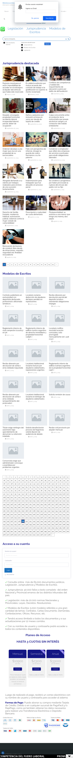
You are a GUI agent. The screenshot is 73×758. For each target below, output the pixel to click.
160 (64, 504)
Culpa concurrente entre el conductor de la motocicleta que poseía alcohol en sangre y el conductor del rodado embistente (59, 120)
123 (60, 497)
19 (8, 480)
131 (23, 501)
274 (19, 528)
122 (57, 497)
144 (4, 504)
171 (38, 507)
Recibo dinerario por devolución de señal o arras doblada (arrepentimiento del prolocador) (12, 398)
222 (27, 517)
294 (27, 531)
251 (68, 521)
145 (8, 504)
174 (49, 507)
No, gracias (35, 18)
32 (56, 480)
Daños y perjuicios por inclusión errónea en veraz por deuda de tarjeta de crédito (35, 118)
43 (30, 484)
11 (41, 264)
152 (34, 504)
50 (56, 484)
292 (19, 531)
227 (45, 517)
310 (19, 534)
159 (60, 504)
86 (56, 490)
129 (15, 501)
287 (68, 528)
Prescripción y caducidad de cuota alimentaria (36, 213)
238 (19, 521)
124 (64, 497)
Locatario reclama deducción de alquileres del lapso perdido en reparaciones (35, 298)
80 (34, 490)
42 (26, 484)
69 (60, 487)
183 (15, 511)
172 (42, 507)
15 (60, 477)
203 (23, 514)
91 (8, 494)
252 (4, 524)
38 (11, 484)
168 (27, 507)
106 (64, 494)
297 (38, 531)
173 (45, 507)
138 (49, 501)
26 (34, 480)
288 (4, 531)
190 (42, 511)
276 (27, 528)
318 (49, 534)
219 (15, 517)
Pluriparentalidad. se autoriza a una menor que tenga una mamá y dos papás (59, 215)
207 (38, 514)
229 (53, 517)
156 (49, 504)
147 (15, 504)
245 (45, 521)
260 (34, 524)
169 (30, 507)
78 (26, 490)
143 (68, 501)
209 (45, 514)
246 (49, 521)
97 (30, 494)
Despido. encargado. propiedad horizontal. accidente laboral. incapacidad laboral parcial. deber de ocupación (11, 120)
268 (64, 524)
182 (12, 511)
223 (30, 517)
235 (8, 521)
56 (11, 487)
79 (30, 490)
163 (8, 507)
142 (64, 501)
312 (27, 534)
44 (34, 484)
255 (15, 524)
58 (19, 487)
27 (38, 480)
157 (53, 504)
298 (42, 531)
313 (30, 534)
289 (8, 531)
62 (34, 487)
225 (38, 517)
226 (42, 517)
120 (49, 497)
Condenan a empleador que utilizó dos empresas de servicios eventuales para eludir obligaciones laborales (59, 153)
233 (68, 517)
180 (4, 511)
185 (23, 511)
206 (34, 514)
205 (30, 514)
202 (19, 514)
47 (45, 484)
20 (11, 480)
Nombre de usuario (11, 551)
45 (38, 484)
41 (23, 484)
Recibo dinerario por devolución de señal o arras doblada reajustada (13, 365)
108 (4, 497)
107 (68, 494)
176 (57, 507)
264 (49, 524)
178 (64, 507)
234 (4, 521)
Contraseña (8, 560)
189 (38, 511)
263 (45, 524)
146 (12, 504)
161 (68, 504)
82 (41, 490)
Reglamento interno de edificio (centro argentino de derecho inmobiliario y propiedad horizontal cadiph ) (36, 332)
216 (4, 517)
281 (45, 528)
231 (60, 517)
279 (38, 528)
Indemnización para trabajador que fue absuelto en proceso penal (34, 184)
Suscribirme (49, 18)
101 (45, 494)
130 (19, 501)
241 (30, 521)
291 (15, 531)
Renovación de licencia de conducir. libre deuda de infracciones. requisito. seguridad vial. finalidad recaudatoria (13, 250)
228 (49, 517)
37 (8, 484)
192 (49, 511)
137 (45, 501)
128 (12, 501)
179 (68, 507)
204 (27, 514)
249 (60, 521)
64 (41, 487)
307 (8, 534)
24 (26, 480)
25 (30, 480)
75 (15, 490)
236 (12, 521)
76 (19, 490)
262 (42, 524)
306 (4, 534)
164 (12, 507)
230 (56, 517)
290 (12, 531)
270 (4, 528)
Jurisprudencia (36, 28)
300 (49, 531)
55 (8, 487)
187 (30, 511)
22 (19, 480)
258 (27, 524)
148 (19, 504)
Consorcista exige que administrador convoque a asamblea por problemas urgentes (13, 464)
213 (60, 514)
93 (15, 494)
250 (64, 521)
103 (53, 494)
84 (49, 490)
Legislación (15, 28)
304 (64, 531)
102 (49, 494)
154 (42, 504)
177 (60, 507)
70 (64, 487)
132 (27, 501)
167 (23, 507)
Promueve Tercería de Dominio (47, 756)
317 (45, 534)
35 (68, 480)
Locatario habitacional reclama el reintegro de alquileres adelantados (35, 396)
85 (53, 490)
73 (8, 490)
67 (53, 487)
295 (30, 531)
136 (42, 501)
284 (57, 528)
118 (42, 497)
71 (67, 487)
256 (19, 524)
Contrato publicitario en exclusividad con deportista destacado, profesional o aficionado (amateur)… (12, 299)
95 (23, 494)
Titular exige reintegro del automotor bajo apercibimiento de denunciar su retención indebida (13, 432)
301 (53, 531)
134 (34, 501)
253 (8, 524)
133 (30, 501)
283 (53, 528)
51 (60, 484)
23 (23, 480)
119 (45, 497)
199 (8, 514)
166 (19, 507)
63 (38, 487)
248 (57, 521)
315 (38, 534)
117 (38, 497)
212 (57, 514)
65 (45, 487)
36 (4, 484)
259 (30, 524)
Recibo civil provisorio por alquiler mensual (59, 429)
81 (38, 490)
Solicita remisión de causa (59, 394)
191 (45, 511)
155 (45, 504)
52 (64, 484)
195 (60, 511)
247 (53, 521)
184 (19, 511)
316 (42, 534)
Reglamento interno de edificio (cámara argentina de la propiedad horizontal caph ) (59, 366)
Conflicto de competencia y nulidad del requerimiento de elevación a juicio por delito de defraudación (59, 87)
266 (56, 524)
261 (38, 524)
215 (68, 514)
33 (60, 480)
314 (34, 534)
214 (64, 514)
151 (30, 504)
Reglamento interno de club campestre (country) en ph (13, 330)
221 (23, 517)
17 (67, 477)
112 (19, 497)
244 (42, 521)
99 (38, 494)
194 (57, 511)
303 (60, 531)
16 (64, 477)
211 (53, 514)
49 (53, 484)
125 (68, 497)
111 (15, 497)
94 (19, 494)
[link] (4, 19)
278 (34, 528)
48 (49, 484)
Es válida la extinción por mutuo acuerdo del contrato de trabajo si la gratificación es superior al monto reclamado (36, 87)
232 (64, 517)
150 (27, 504)
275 (23, 528)
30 (49, 480)
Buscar (47, 44)
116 (34, 497)
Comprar (17, 669)
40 (19, 484)
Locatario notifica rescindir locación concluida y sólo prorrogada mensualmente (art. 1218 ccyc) (59, 333)
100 (42, 494)
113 (23, 497)
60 (27, 487)
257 (23, 524)
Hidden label (4, 43)
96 (26, 494)
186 (27, 511)
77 (23, 490)
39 (15, 484)
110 (12, 497)
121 (53, 497)
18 (4, 480)
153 (38, 504)
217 (8, 517)
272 (12, 528)
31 (53, 480)
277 (30, 528)
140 (57, 501)
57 (15, 487)
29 (45, 480)
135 (38, 501)
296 (34, 531)
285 (60, 528)
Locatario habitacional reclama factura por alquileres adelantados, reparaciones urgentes (35, 366)
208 (42, 514)
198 (4, 514)
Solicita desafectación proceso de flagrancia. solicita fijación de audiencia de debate (35, 431)
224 (34, 517)
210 (49, 514)
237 (15, 521)
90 (4, 494)
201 (15, 514)
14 (53, 264)
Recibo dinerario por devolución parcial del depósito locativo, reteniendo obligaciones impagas (59, 299)
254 (12, 524)
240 (27, 521)
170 (34, 507)
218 (12, 517)
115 (30, 497)
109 (8, 497)
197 (68, 511)
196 (64, 511)
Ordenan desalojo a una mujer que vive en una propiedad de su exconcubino (12, 152)
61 (30, 487)
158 (57, 504)
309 (15, 534)
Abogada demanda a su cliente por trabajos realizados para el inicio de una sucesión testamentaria (12, 185)
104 (57, 494)
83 (45, 490)
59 (23, 487)
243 (38, 521)
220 (19, 517)
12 (45, 264)
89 (68, 490)
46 (41, 484)
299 (45, 531)
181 (8, 511)
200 (12, 514)
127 (8, 501)
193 (53, 511)
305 (68, 531)
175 (53, 507)
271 (8, 528)
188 (34, 511)
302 (56, 531)
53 (68, 484)
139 (53, 501)
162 (4, 507)
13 (49, 264)
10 (38, 264)
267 (60, 524)
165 (15, 507)
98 (34, 494)
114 (27, 497)
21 (15, 480)
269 (68, 524)
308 (12, 534)
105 (60, 494)
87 (60, 490)
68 (56, 487)
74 (11, 490)
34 (64, 480)
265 (53, 524)
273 (15, 528)
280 (42, 528)
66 (49, 487)
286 (64, 528)
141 (60, 501)
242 (34, 521)
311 (23, 534)
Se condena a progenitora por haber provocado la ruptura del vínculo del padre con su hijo (59, 184)
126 (4, 501)
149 (23, 504)
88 (64, 490)
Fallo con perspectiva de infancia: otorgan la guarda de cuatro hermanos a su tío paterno (36, 153)
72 (4, 490)
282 (49, 528)
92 (11, 494)
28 (41, 480)
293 (23, 531)
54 (4, 487)
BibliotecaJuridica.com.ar (11, 3)
